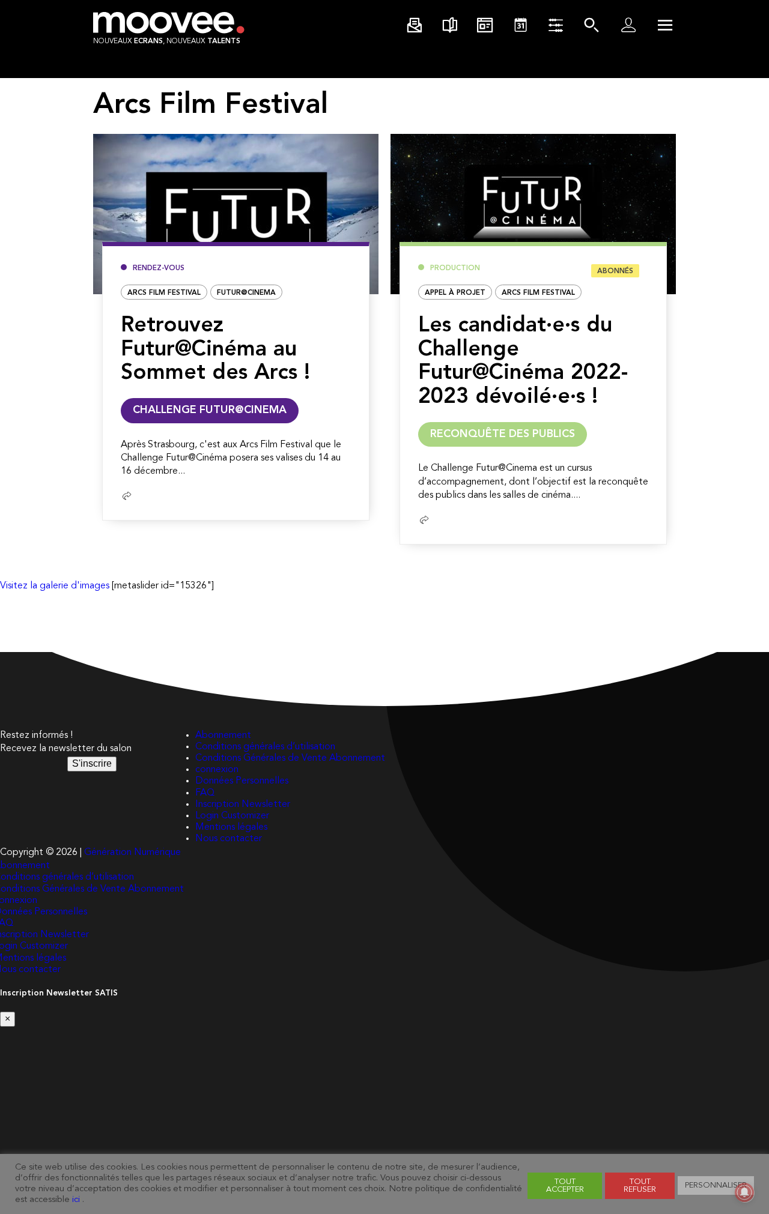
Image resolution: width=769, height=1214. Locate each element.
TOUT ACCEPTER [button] (565, 1186)
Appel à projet (455, 293)
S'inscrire (92, 763)
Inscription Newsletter (242, 804)
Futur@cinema (246, 293)
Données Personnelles (241, 781)
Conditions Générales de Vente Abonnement (290, 758)
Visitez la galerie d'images (54, 586)
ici (76, 1199)
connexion (217, 770)
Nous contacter (228, 839)
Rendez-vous (158, 268)
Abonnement (223, 735)
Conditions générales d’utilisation (265, 747)
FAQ (204, 793)
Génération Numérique (132, 852)
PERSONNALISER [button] (716, 1185)
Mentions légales (231, 827)
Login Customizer (232, 816)
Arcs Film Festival (164, 293)
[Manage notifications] (744, 1192)
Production (455, 268)
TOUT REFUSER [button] (640, 1186)
